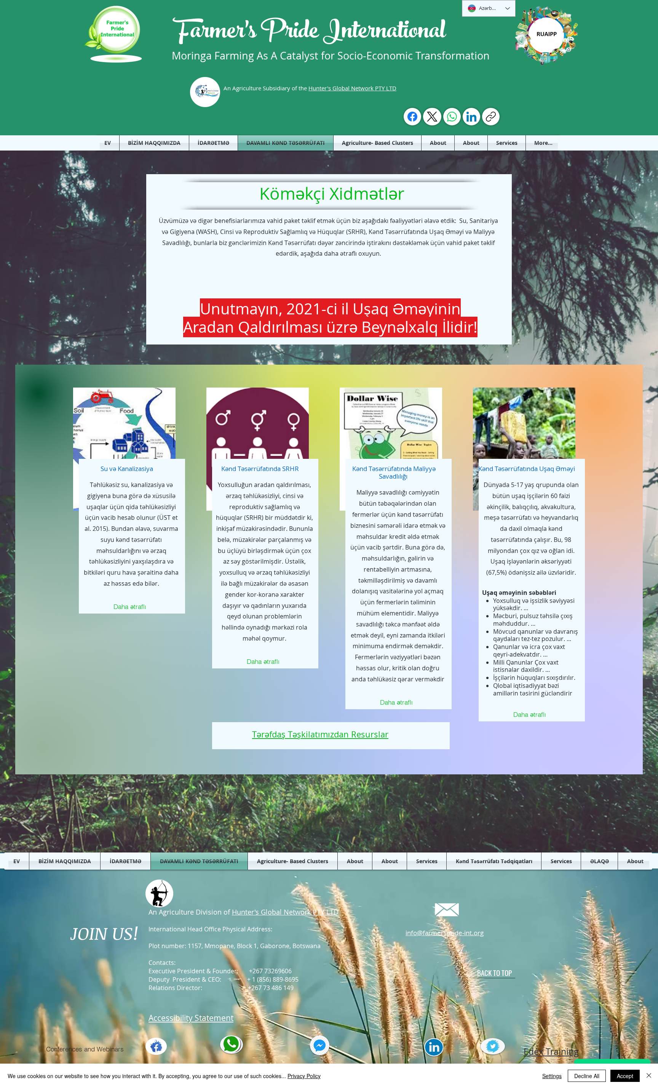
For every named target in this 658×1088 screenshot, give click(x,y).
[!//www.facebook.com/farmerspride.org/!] (412, 116)
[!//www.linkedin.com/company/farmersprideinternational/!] (471, 116)
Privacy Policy (304, 1076)
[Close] (648, 1076)
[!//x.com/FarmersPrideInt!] (432, 116)
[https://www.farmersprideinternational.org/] (491, 116)
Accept (625, 1076)
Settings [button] (552, 1076)
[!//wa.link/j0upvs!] (452, 116)
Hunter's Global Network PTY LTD (352, 88)
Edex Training (551, 1052)
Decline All (586, 1076)
